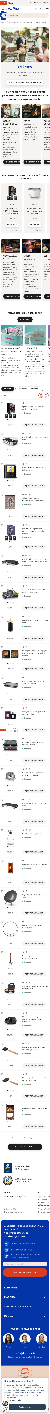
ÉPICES (26, 256)
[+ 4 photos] (10, 440)
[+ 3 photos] (10, 562)
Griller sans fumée (15, 162)
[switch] (5, 1410)
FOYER (26, 121)
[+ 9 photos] (10, 1112)
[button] (25, 389)
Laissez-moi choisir (13, 1400)
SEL (45, 256)
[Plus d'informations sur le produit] (10, 410)
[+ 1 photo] (10, 471)
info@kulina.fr (25, 1353)
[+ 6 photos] (10, 776)
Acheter (25, 319)
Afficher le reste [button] (25, 1147)
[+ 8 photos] (10, 593)
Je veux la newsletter (25, 1272)
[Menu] (2, 9)
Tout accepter (25, 1407)
